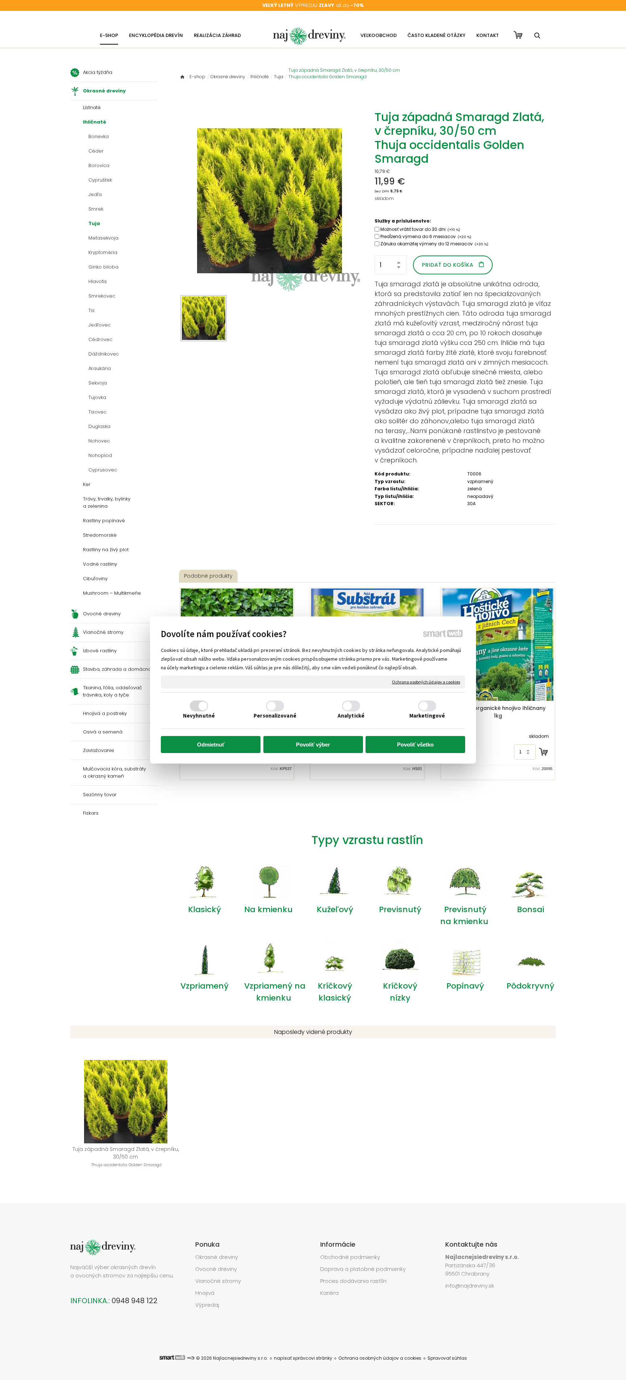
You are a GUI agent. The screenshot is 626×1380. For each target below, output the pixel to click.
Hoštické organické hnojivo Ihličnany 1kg (498, 711)
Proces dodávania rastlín (354, 1281)
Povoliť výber (313, 744)
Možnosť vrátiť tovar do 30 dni (420, 229)
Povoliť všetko (415, 744)
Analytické (351, 715)
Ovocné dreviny (216, 1269)
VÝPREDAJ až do (313, 5)
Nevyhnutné (199, 715)
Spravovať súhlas (447, 1358)
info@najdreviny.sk (469, 1285)
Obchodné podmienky (350, 1257)
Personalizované (275, 715)
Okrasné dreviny (216, 1257)
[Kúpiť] (543, 751)
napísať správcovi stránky (303, 1358)
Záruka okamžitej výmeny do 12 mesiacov (434, 244)
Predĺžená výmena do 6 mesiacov (425, 236)
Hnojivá (204, 1293)
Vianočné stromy (218, 1281)
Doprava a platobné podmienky (363, 1269)
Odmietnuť (211, 744)
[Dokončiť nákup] (518, 34)
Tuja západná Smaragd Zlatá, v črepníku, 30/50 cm (126, 1157)
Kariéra (329, 1293)
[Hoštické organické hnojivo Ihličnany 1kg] (498, 645)
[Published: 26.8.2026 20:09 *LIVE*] (190, 1358)
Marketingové (427, 715)
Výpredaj (207, 1305)
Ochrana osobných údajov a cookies (426, 682)
